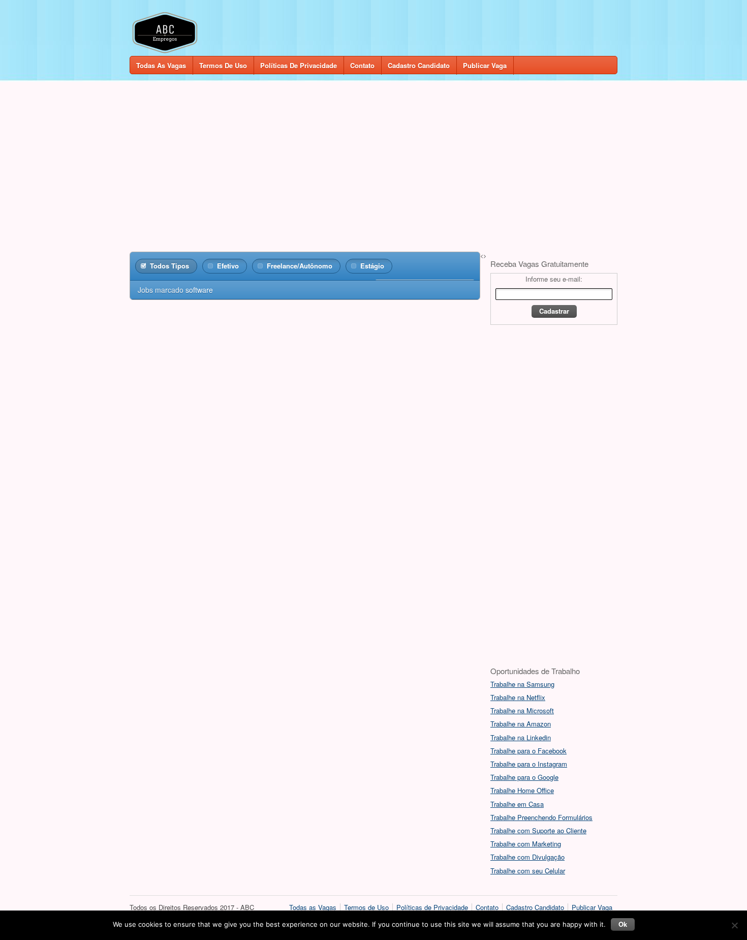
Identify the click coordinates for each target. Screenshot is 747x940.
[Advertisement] (373, 164)
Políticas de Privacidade (298, 65)
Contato (362, 65)
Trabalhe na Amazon (520, 724)
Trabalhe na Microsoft (522, 710)
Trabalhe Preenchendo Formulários (541, 817)
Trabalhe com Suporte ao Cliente (538, 830)
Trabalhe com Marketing (525, 843)
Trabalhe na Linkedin (520, 737)
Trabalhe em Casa (517, 804)
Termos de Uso (223, 65)
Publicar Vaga (485, 65)
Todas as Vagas (161, 65)
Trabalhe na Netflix (517, 697)
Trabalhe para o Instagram (528, 764)
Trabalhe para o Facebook (528, 750)
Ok (622, 924)
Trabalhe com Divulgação (527, 857)
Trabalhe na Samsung (522, 684)
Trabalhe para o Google (524, 777)
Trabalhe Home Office (522, 790)
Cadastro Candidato (419, 65)
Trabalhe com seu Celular (527, 870)
